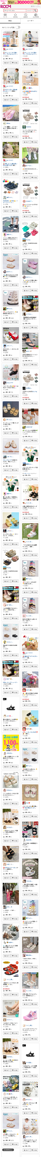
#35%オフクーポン (10, 867)
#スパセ (34, 391)
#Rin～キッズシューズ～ (10, 682)
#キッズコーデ (7, 460)
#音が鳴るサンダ (29, 808)
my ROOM (36, 15)
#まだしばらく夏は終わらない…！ (10, 90)
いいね (15, 62)
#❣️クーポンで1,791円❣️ (30, 732)
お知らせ (26, 15)
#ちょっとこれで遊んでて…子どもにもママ (10, 53)
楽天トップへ (35, 6)
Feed (5, 15)
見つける (15, 15)
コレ (7, 62)
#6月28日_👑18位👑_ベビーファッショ (10, 201)
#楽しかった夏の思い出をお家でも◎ (10, 164)
